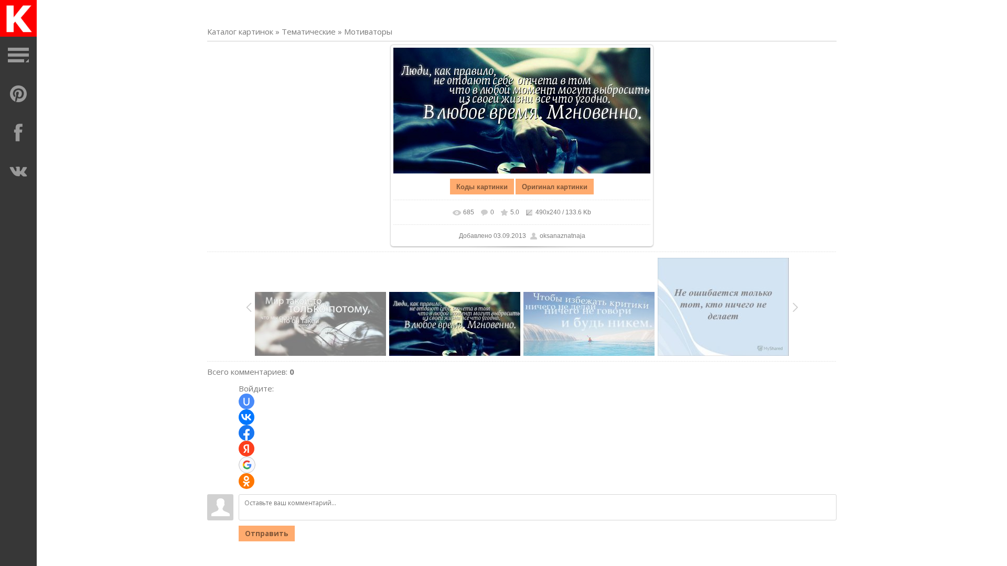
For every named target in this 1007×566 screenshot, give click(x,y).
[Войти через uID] (246, 401)
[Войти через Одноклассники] (246, 481)
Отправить (266, 533)
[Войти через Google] (247, 464)
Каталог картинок (240, 31)
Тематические (309, 31)
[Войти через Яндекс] (246, 448)
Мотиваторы (368, 31)
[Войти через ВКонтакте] (246, 417)
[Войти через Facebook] (246, 433)
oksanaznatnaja (562, 236)
